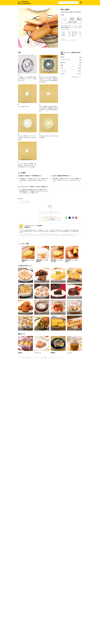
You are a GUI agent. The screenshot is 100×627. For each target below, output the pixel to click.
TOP (19, 357)
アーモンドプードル (66, 59)
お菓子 (23, 357)
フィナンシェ (36, 357)
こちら (27, 192)
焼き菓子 (29, 357)
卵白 (62, 68)
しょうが (63, 70)
